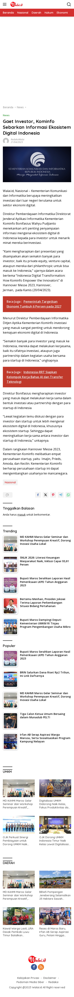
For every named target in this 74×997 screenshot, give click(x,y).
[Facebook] (34, 967)
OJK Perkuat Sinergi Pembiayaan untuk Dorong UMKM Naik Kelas (15, 841)
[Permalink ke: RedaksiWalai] (6, 140)
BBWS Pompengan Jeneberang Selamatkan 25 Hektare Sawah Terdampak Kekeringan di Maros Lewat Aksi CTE (55, 895)
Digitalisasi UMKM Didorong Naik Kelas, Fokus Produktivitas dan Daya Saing (54, 804)
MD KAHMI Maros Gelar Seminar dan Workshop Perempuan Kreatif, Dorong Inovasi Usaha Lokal (18, 804)
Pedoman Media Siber (30, 982)
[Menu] (5, 4)
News (6, 115)
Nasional (10, 482)
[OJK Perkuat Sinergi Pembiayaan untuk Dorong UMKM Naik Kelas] (19, 825)
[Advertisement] (37, 63)
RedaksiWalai (17, 139)
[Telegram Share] (61, 495)
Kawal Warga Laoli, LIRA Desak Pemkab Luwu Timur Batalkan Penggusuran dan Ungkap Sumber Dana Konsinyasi (18, 932)
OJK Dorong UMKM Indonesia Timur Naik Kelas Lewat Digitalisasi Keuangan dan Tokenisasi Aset (54, 841)
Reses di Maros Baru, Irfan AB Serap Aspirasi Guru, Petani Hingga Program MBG (54, 932)
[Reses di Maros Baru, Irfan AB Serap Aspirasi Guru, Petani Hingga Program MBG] (55, 916)
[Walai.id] (16, 4)
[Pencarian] (69, 4)
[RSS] (41, 967)
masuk (21, 514)
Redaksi (53, 982)
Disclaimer (49, 978)
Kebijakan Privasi (28, 978)
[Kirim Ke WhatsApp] (68, 495)
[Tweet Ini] (45, 495)
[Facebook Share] (38, 495)
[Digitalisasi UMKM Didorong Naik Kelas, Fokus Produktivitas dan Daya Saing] (55, 788)
